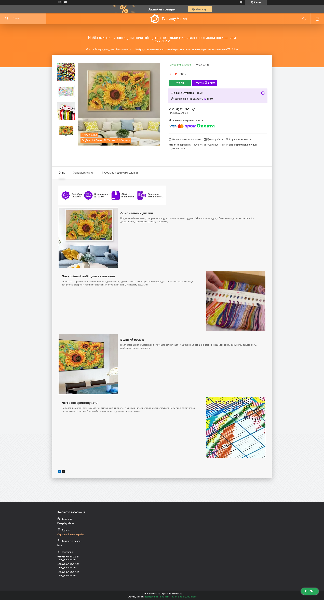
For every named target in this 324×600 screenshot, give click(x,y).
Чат (312, 591)
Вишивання (122, 49)
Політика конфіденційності (184, 597)
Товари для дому (104, 49)
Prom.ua (178, 594)
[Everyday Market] (154, 18)
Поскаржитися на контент (156, 597)
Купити (180, 83)
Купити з (199, 83)
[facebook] (59, 472)
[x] (63, 472)
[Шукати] (7, 18)
